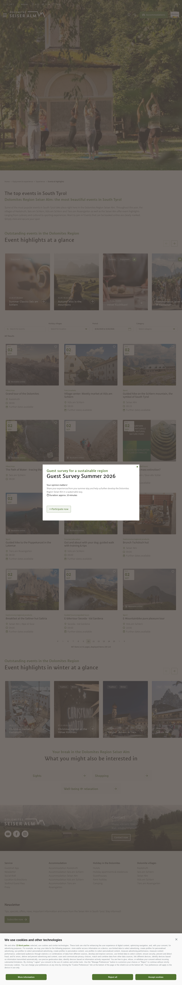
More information (26, 977)
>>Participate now (58, 509)
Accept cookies (155, 977)
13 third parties (22, 945)
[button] (176, 939)
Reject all (112, 977)
